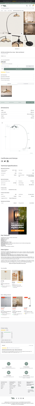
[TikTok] (16, 398)
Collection (9, 83)
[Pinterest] (23, 398)
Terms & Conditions (12, 385)
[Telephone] (27, 5)
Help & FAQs (3, 383)
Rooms (10, 393)
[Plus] (30, 66)
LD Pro (10, 389)
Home (2, 10)
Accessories (26, 83)
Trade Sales (11, 388)
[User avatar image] (30, 5)
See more (17, 48)
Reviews (20, 102)
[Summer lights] (17, 220)
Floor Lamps (10, 10)
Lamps (5, 10)
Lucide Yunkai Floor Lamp (28, 311)
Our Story (19, 383)
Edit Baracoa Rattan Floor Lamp (5, 284)
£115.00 (30, 102)
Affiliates (19, 385)
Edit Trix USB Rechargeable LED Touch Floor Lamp (6, 312)
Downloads (2, 102)
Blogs (19, 384)
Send (32, 387)
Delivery (2, 385)
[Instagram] (21, 398)
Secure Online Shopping (11, 384)
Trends (10, 390)
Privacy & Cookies (12, 386)
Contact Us (3, 384)
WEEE (2, 388)
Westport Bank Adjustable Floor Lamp (16, 312)
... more (20, 352)
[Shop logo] (4, 5)
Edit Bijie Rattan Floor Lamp (16, 285)
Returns (2, 387)
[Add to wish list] (2, 69)
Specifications (11, 102)
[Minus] (5, 66)
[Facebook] (18, 398)
